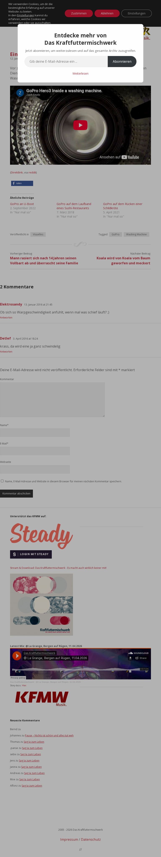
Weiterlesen (80, 73)
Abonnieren (122, 61)
